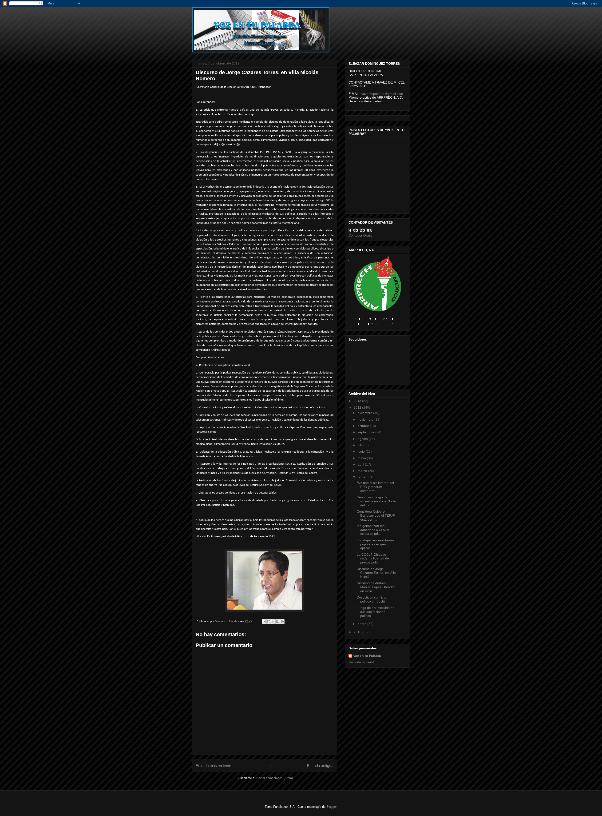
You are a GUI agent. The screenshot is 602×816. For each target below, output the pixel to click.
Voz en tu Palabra (367, 656)
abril (361, 464)
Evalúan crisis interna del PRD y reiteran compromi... (375, 487)
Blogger (331, 806)
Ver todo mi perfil (361, 662)
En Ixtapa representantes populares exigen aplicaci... (375, 544)
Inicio (269, 766)
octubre (364, 426)
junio (362, 451)
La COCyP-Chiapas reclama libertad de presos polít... (373, 558)
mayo (362, 458)
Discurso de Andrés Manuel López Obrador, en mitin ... (376, 587)
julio (361, 445)
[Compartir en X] (273, 621)
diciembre (365, 413)
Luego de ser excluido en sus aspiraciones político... (375, 612)
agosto (363, 439)
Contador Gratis (360, 235)
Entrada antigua (320, 766)
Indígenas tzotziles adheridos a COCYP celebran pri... (373, 530)
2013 (358, 401)
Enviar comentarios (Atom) (274, 778)
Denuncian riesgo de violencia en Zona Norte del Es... (376, 501)
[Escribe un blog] (268, 621)
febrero (363, 477)
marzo (363, 471)
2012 (358, 407)
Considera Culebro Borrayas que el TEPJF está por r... (376, 515)
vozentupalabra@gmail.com (382, 94)
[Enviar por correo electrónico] (264, 621)
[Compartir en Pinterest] (282, 621)
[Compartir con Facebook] (277, 621)
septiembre (366, 432)
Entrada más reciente (213, 766)
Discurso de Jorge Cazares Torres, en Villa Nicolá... (376, 573)
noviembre (366, 419)
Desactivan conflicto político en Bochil (371, 599)
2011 (358, 632)
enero (362, 624)
